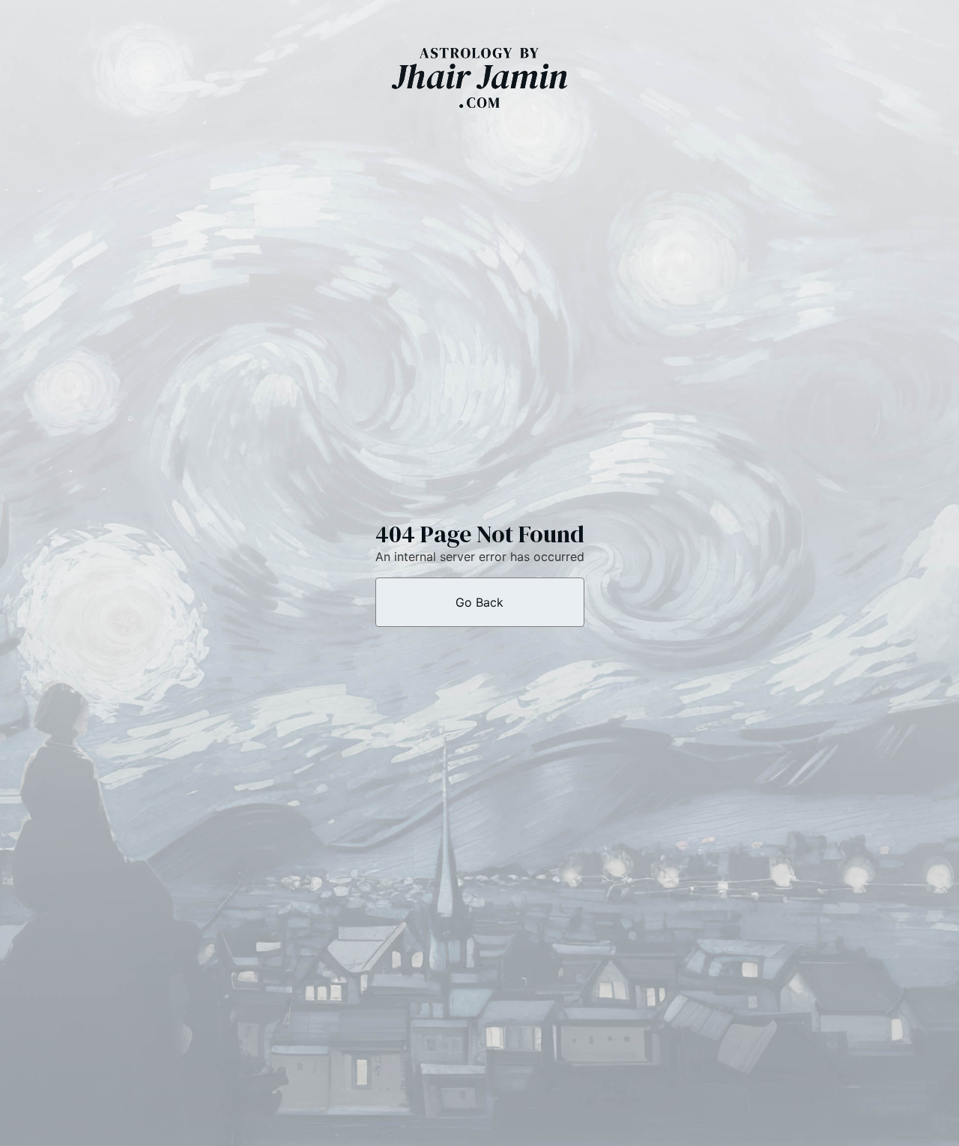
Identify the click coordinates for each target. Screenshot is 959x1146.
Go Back (479, 602)
